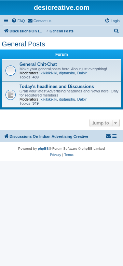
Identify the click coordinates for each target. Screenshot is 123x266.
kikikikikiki (49, 73)
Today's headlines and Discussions (56, 86)
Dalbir (82, 73)
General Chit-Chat (38, 64)
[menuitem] (18, 21)
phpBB (43, 148)
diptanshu (67, 73)
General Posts (23, 44)
